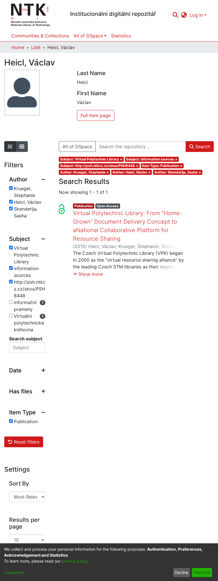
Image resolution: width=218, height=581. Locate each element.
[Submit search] (175, 15)
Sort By (19, 483)
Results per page (24, 523)
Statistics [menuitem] (121, 36)
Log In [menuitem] (196, 15)
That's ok (201, 572)
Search (202, 146)
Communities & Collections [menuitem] (40, 36)
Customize (14, 572)
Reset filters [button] (25, 442)
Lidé (35, 47)
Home (17, 47)
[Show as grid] (22, 146)
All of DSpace (77, 146)
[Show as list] (10, 146)
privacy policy (75, 561)
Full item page (96, 115)
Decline (181, 572)
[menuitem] (184, 15)
